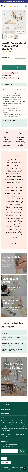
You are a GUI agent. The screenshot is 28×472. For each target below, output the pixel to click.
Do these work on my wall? (20, 58)
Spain (5, 462)
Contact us (22, 467)
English (3, 458)
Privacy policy (7, 467)
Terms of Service (14, 467)
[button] (5, 36)
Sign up (22, 451)
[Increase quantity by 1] (24, 62)
